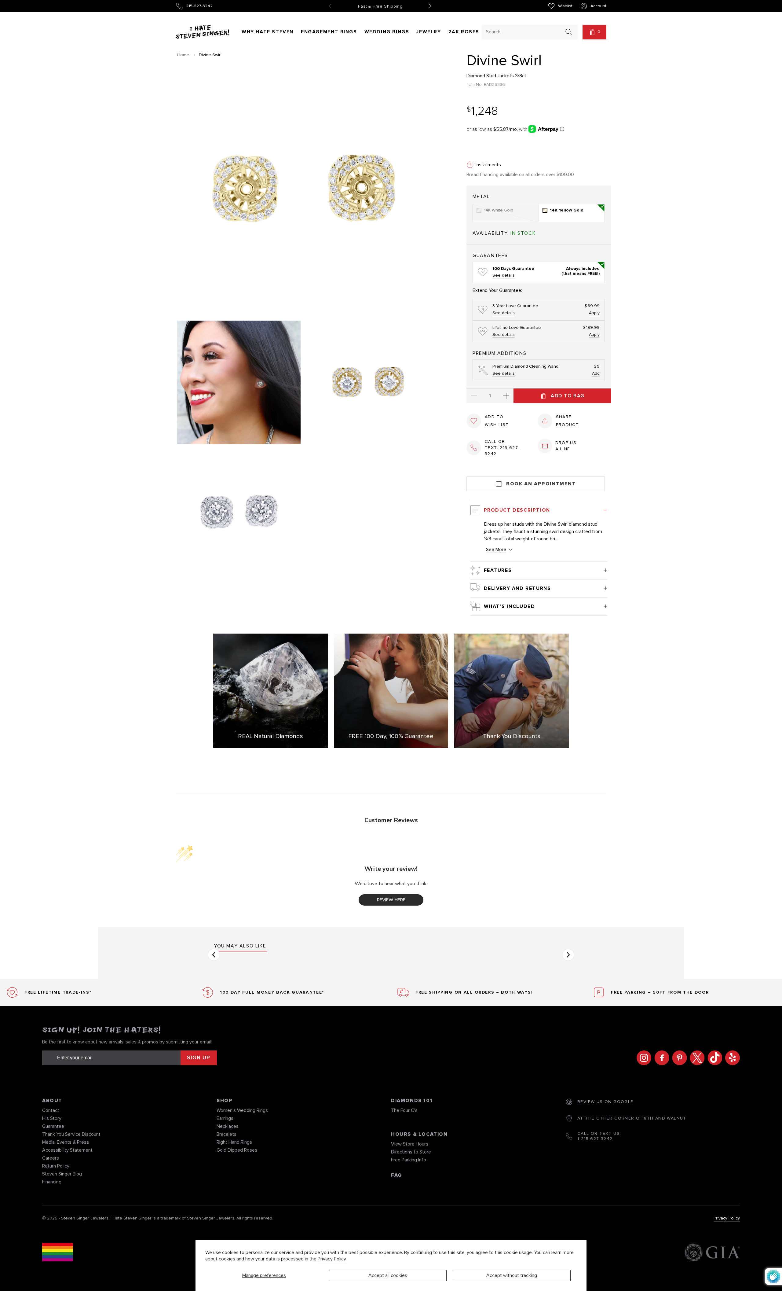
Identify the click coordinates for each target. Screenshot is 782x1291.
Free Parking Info (408, 1159)
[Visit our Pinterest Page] (678, 1057)
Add (596, 373)
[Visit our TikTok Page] (713, 1057)
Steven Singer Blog (62, 1173)
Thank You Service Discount (71, 1134)
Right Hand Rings (234, 1142)
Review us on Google (605, 1102)
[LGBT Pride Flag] (57, 1253)
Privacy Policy (332, 1258)
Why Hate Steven (268, 31)
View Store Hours (409, 1144)
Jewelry (428, 31)
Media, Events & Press (65, 1142)
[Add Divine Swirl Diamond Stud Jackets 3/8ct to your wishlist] (473, 421)
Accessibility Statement (67, 1150)
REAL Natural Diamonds (270, 736)
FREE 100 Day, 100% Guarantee (390, 736)
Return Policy (55, 1166)
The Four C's (404, 1110)
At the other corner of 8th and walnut (631, 1118)
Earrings (225, 1118)
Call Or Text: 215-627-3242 (502, 448)
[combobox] (524, 31)
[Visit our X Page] (695, 1057)
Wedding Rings (386, 31)
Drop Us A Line (566, 446)
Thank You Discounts (511, 736)
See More (496, 549)
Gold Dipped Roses (237, 1150)
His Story (51, 1118)
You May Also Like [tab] (240, 945)
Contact (50, 1110)
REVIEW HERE (391, 900)
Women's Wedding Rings (242, 1110)
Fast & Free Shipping (380, 6)
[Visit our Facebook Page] (660, 1057)
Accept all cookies (387, 1275)
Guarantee (53, 1126)
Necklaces (228, 1126)
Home (183, 55)
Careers (50, 1158)
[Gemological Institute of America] (712, 1253)
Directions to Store (411, 1151)
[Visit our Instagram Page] (642, 1057)
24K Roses (463, 31)
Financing (51, 1181)
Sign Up (198, 1057)
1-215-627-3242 (595, 1139)
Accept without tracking (511, 1275)
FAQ (396, 1175)
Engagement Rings (329, 31)
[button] (594, 32)
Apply (594, 313)
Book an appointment (541, 483)
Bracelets (226, 1134)
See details (503, 275)
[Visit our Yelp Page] (731, 1057)
